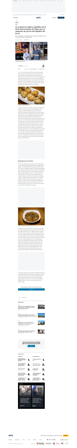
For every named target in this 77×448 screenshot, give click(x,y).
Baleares (22, 14)
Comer (19, 313)
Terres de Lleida (41, 14)
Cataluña (16, 14)
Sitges (19, 297)
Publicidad (34, 439)
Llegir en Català (26, 39)
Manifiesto (10, 439)
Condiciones (18, 443)
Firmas (24, 439)
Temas (29, 439)
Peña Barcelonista (24, 297)
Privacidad (14, 443)
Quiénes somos (17, 439)
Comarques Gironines (30, 14)
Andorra (19, 14)
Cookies (21, 443)
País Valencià (25, 14)
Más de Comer (21, 302)
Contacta (40, 439)
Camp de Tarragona (36, 14)
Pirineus (45, 14)
